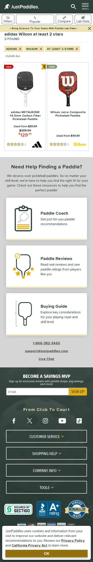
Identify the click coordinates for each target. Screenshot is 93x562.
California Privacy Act (29, 545)
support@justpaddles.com (46, 351)
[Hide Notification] (89, 28)
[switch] (83, 19)
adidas (11, 49)
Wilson (32, 49)
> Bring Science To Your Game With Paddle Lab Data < (43, 28)
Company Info (44, 470)
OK (46, 553)
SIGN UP (77, 391)
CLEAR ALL (12, 56)
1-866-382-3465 (46, 343)
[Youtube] (62, 420)
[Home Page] (21, 6)
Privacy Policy (73, 540)
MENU (86, 7)
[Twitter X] (29, 420)
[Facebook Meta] (13, 420)
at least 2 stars (60, 49)
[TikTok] (79, 420)
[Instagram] (45, 420)
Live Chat (46, 359)
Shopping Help (44, 453)
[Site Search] (73, 6)
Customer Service (44, 436)
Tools (45, 487)
